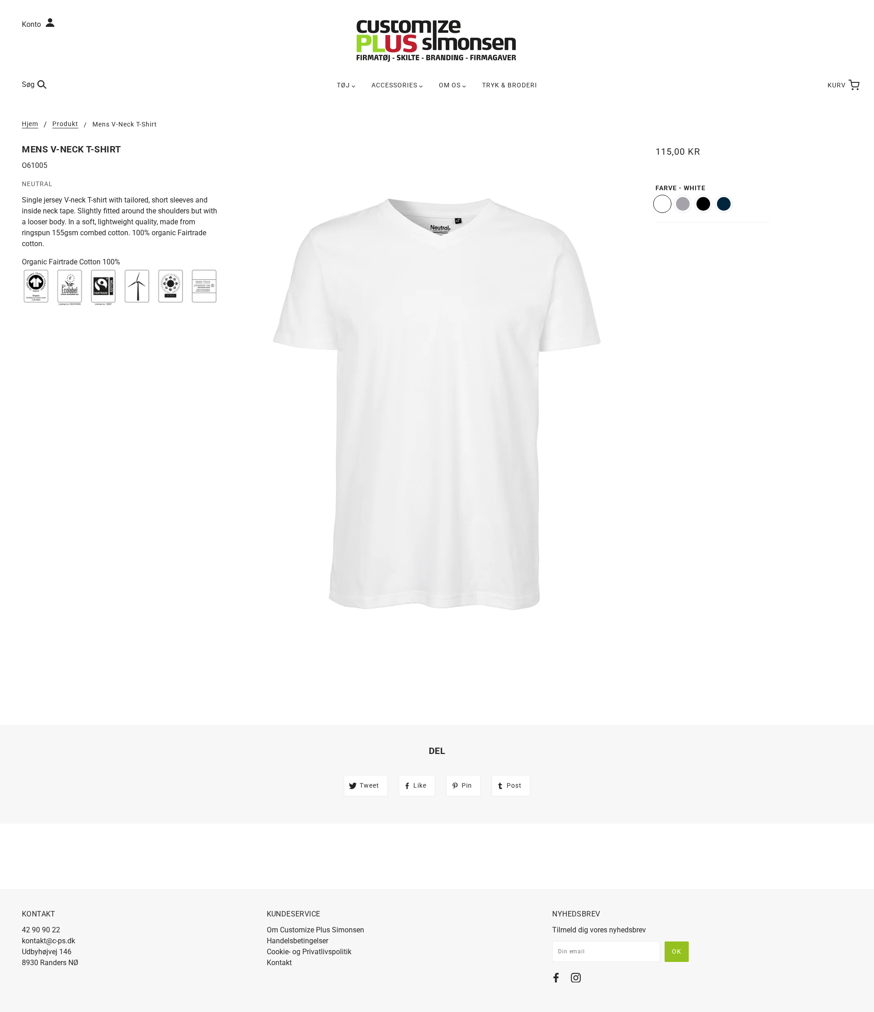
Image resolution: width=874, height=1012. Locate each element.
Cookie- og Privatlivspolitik (309, 951)
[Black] (703, 204)
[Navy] (724, 204)
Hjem (30, 124)
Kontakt (279, 962)
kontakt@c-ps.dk (48, 940)
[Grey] (683, 204)
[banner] (437, 40)
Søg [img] (28, 84)
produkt (65, 124)
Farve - (681, 188)
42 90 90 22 (41, 930)
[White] (662, 204)
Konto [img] (32, 24)
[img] (556, 979)
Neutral (37, 183)
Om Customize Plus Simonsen (315, 930)
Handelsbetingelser (297, 940)
